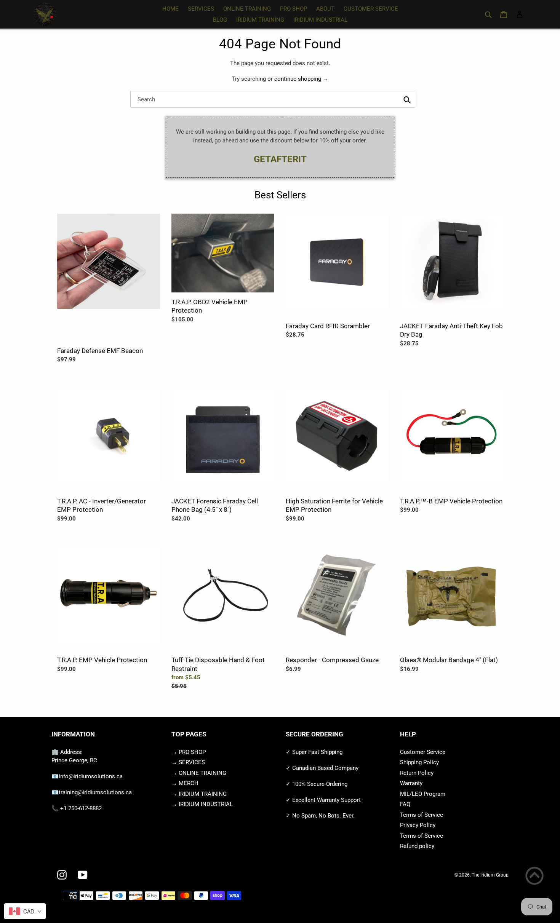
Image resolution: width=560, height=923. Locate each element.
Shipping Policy (419, 762)
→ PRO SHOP (188, 752)
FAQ (405, 804)
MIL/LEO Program (422, 793)
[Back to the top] (534, 877)
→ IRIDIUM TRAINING (199, 793)
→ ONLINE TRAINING (198, 773)
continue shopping (297, 78)
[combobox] (272, 99)
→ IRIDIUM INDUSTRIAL (202, 804)
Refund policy (417, 846)
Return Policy (417, 773)
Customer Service (422, 752)
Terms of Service (421, 814)
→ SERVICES (188, 762)
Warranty (411, 783)
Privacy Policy (417, 825)
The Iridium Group (490, 875)
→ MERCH (184, 783)
